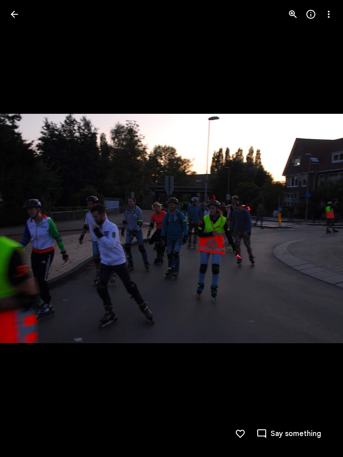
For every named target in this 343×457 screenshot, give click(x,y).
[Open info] (311, 14)
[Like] (240, 433)
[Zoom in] (293, 14)
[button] (25, 228)
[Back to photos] (14, 14)
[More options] (329, 14)
